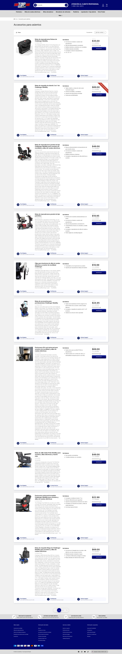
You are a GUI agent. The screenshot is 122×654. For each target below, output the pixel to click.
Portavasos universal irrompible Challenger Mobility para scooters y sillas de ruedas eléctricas (46, 497)
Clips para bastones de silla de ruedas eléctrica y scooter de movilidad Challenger (47, 265)
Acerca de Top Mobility (91, 628)
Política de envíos (66, 630)
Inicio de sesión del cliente (43, 634)
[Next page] (67, 610)
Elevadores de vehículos (63, 12)
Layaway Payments (66, 638)
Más (60, 15)
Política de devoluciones (67, 632)
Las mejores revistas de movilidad (44, 632)
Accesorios (16, 636)
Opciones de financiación (67, 636)
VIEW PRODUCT (99, 48)
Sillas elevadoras (48, 12)
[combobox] (50, 5)
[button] (19, 12)
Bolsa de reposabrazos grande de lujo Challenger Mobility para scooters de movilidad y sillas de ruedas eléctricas (47, 146)
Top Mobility (19, 651)
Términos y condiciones (91, 634)
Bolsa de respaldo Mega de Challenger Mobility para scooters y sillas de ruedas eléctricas (47, 549)
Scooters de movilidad (18, 628)
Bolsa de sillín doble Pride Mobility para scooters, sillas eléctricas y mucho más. (48, 454)
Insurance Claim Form (42, 638)
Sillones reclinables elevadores (20, 632)
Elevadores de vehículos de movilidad (21, 634)
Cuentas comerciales (42, 636)
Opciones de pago (66, 634)
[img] (95, 45)
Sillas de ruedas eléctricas (32, 12)
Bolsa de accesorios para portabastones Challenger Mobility (46, 302)
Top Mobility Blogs (41, 640)
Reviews (88, 636)
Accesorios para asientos (24, 19)
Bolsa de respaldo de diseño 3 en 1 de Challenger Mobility (47, 86)
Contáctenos (89, 630)
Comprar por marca (41, 630)
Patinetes (19, 12)
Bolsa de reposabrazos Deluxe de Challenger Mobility (46, 40)
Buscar (39, 628)
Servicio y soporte (66, 628)
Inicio (16, 19)
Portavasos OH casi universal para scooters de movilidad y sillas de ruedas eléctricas (46, 349)
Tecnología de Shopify (26, 651)
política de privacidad (91, 632)
